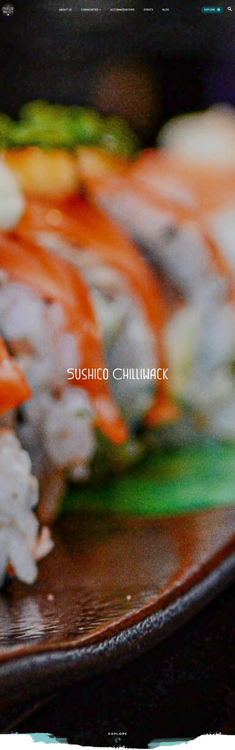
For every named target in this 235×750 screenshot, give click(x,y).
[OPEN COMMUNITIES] (100, 10)
